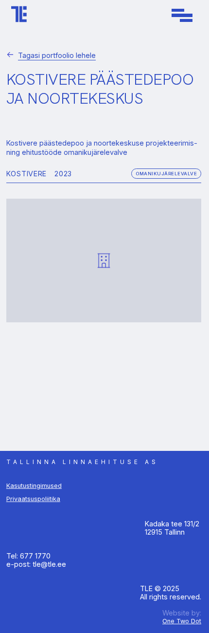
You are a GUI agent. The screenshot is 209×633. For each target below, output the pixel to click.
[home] (16, 15)
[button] (182, 15)
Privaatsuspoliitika (33, 499)
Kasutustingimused (34, 485)
